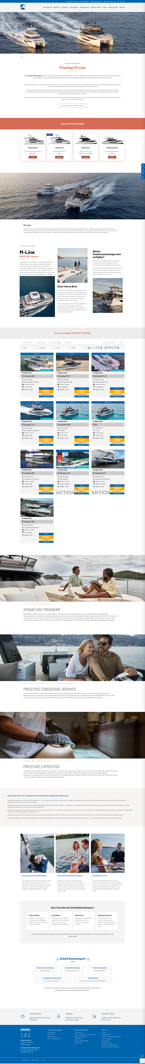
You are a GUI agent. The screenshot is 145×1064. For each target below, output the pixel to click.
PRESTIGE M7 (86, 148)
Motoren (67, 342)
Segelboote (39, 342)
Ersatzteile (78, 1038)
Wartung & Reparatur (81, 1036)
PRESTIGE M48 (32, 148)
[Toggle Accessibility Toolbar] (142, 1056)
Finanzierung (78, 1032)
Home (21, 56)
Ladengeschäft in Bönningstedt (30, 1048)
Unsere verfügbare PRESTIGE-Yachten (72, 105)
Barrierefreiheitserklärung (110, 1045)
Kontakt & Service (25, 1040)
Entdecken (32, 157)
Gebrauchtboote (84, 7)
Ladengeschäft (106, 1034)
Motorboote (26, 342)
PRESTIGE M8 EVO (112, 148)
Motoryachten (51, 1032)
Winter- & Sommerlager (82, 1040)
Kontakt (104, 1032)
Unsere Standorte (107, 1038)
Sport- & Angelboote (53, 1038)
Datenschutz (35, 1060)
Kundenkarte (34, 1019)
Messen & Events (113, 7)
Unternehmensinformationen (110, 1047)
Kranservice (78, 1043)
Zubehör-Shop (106, 1019)
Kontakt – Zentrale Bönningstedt (111, 1036)
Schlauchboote (54, 342)
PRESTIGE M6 (59, 148)
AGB (43, 1060)
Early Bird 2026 (47, 7)
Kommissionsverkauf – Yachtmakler (85, 1034)
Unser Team (105, 1040)
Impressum (25, 1060)
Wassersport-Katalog (72, 1019)
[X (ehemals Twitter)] (22, 1036)
